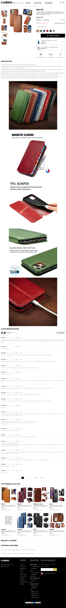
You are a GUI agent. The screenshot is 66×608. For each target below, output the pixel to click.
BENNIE (19, 504)
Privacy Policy (23, 576)
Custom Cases (34, 597)
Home (2, 6)
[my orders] (61, 3)
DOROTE (51, 529)
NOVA (51, 504)
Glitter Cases (34, 585)
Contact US (23, 566)
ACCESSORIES (48, 3)
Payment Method (24, 582)
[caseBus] (6, 2)
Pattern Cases (34, 595)
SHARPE (3, 529)
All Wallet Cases (35, 566)
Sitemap (22, 584)
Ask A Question (60, 332)
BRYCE (3, 504)
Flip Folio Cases (35, 572)
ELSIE (34, 529)
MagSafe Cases (35, 593)
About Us (22, 564)
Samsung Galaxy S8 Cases (11, 6)
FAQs (21, 572)
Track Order (23, 574)
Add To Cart (54, 36)
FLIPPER (19, 529)
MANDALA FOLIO (38, 504)
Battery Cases (34, 591)
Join (55, 569)
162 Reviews (46, 19)
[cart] (63, 3)
